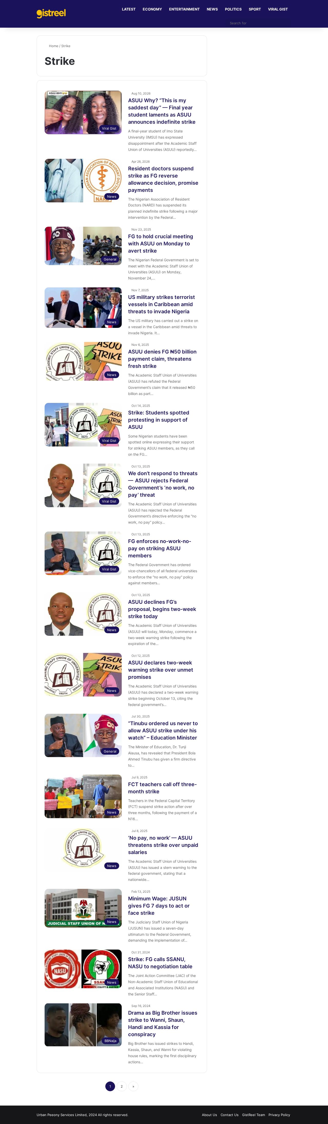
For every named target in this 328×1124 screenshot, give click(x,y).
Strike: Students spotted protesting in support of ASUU (158, 420)
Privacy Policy (279, 1115)
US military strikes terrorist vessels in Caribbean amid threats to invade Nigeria (161, 304)
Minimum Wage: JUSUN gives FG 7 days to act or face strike (159, 906)
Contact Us (230, 1115)
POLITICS (233, 9)
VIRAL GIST (278, 9)
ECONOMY (152, 9)
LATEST (129, 9)
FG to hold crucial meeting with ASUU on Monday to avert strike (160, 243)
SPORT (255, 9)
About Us (209, 1115)
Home (53, 46)
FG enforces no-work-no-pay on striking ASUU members (159, 548)
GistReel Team (253, 1115)
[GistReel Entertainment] (51, 13)
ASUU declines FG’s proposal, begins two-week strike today (162, 609)
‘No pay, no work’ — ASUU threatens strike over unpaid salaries (163, 845)
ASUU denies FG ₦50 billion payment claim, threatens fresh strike (162, 359)
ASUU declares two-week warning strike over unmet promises (160, 670)
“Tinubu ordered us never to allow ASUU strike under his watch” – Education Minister (163, 730)
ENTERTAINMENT (184, 9)
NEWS (212, 9)
